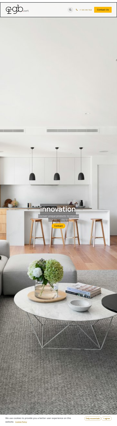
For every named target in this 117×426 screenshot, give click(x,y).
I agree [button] (106, 418)
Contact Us (103, 9)
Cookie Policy (21, 422)
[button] (70, 10)
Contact (58, 225)
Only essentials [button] (93, 418)
